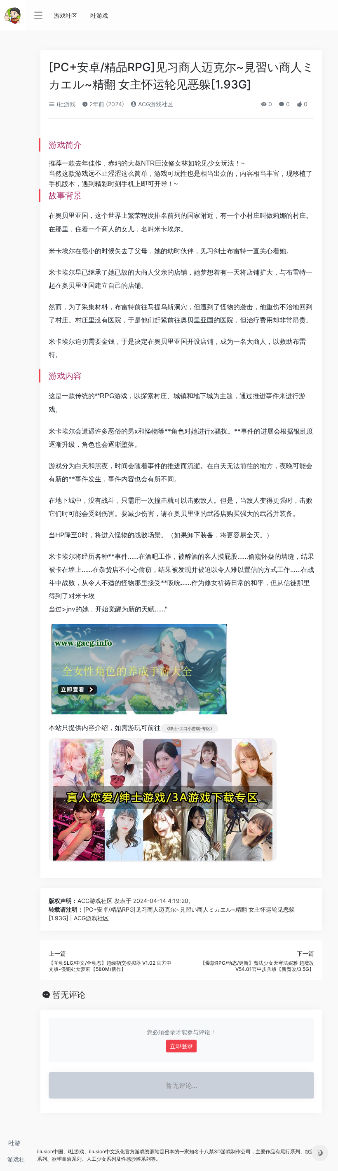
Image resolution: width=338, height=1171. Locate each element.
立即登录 (181, 1046)
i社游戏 (13, 1145)
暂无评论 (68, 995)
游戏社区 (16, 1162)
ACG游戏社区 (154, 103)
